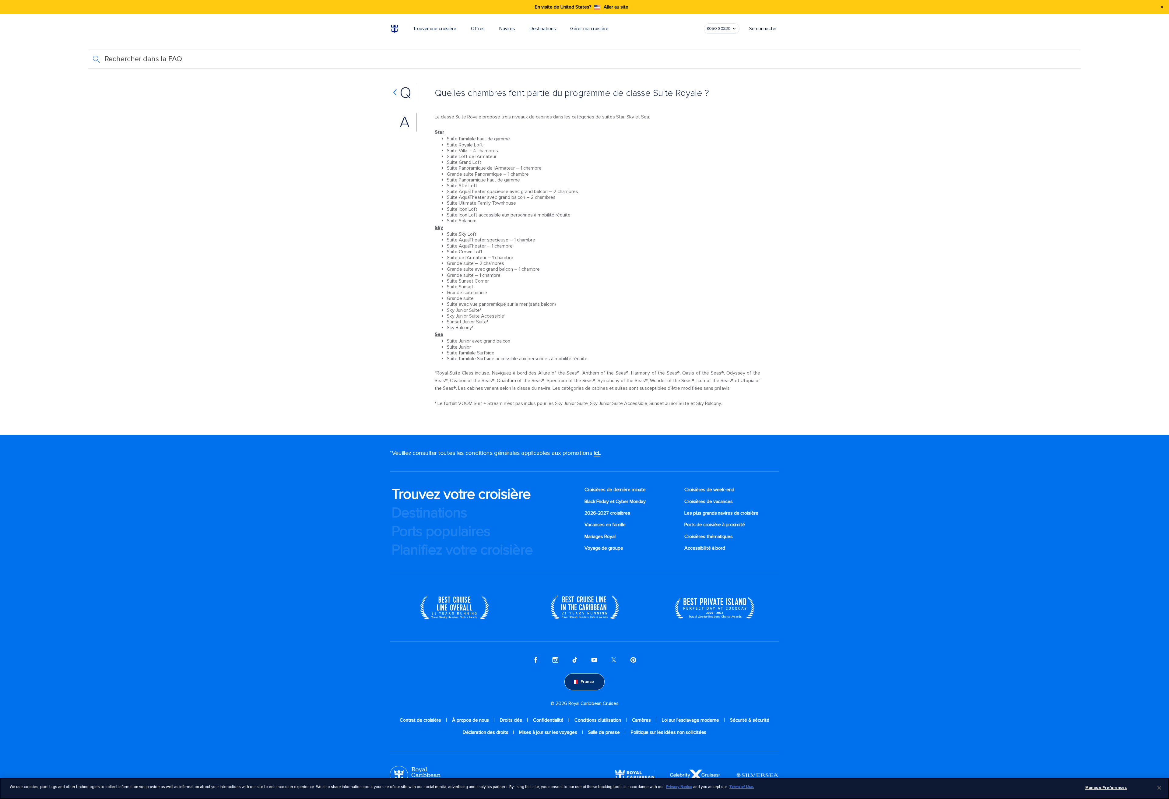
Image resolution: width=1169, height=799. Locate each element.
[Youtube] (594, 660)
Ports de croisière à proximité (714, 525)
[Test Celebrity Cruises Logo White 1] (695, 775)
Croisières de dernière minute (615, 490)
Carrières (641, 720)
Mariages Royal (600, 536)
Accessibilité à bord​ (704, 548)
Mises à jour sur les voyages (548, 732)
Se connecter (763, 29)
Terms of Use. (741, 786)
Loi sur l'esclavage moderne (690, 720)
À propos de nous (470, 720)
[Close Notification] (1162, 7)
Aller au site (616, 7)
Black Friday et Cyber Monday (615, 501)
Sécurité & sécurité (749, 720)
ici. (597, 453)
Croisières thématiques (708, 536)
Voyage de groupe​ (603, 548)
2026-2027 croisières (607, 513)
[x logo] (614, 660)
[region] (584, 788)
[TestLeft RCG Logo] (415, 775)
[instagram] (555, 660)
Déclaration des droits (485, 732)
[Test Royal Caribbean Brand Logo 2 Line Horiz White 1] (635, 775)
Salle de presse (604, 732)
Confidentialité (548, 720)
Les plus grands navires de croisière (721, 513)
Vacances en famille (605, 525)
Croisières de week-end (709, 490)
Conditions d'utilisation (597, 720)
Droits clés (511, 720)
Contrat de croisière (420, 720)
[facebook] (536, 660)
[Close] (1159, 787)
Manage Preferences (1106, 787)
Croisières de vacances (708, 501)
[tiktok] (575, 660)
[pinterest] (633, 660)
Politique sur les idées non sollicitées (668, 732)
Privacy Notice (679, 786)
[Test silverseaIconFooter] (757, 775)
